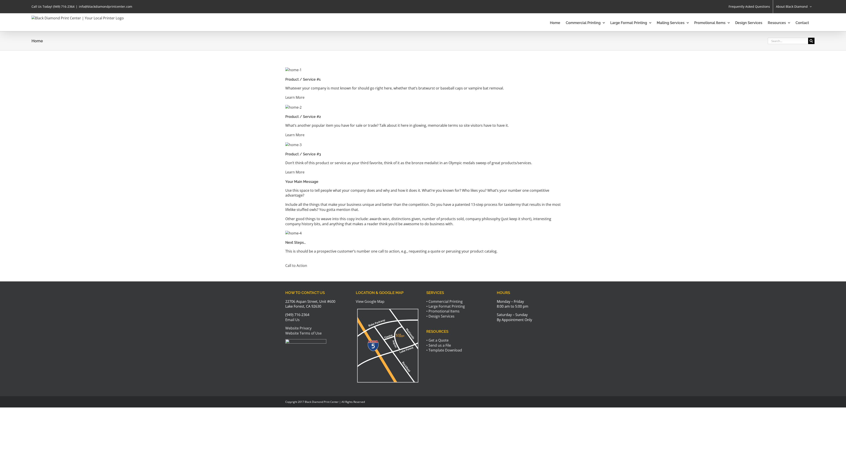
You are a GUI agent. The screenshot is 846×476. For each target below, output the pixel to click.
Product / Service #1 (303, 79)
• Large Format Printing (445, 306)
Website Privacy (298, 328)
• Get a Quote (437, 340)
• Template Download (444, 350)
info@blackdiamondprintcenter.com (105, 6)
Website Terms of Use (303, 333)
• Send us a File (438, 345)
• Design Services (440, 316)
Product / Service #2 (303, 117)
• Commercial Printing (444, 301)
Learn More (294, 97)
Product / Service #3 (303, 154)
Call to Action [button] (296, 265)
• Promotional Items (443, 311)
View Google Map (370, 301)
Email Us (292, 319)
